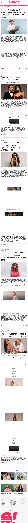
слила (2, 460)
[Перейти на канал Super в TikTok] (22, 503)
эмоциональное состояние (21, 130)
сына (22, 116)
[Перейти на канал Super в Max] (22, 500)
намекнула (5, 457)
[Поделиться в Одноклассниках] (26, 68)
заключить (13, 315)
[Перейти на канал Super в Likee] (23, 503)
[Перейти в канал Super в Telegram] (25, 500)
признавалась (19, 240)
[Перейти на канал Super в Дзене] (23, 501)
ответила (14, 127)
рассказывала (8, 239)
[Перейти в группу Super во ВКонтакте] (23, 500)
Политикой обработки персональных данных (5, 518)
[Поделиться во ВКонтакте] (23, 68)
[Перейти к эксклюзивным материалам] (14, 5)
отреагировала (17, 458)
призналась (22, 318)
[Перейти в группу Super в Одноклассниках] (22, 501)
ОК (6, 520)
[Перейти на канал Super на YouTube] (25, 501)
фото (9, 173)
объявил (8, 455)
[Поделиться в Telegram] (24, 68)
